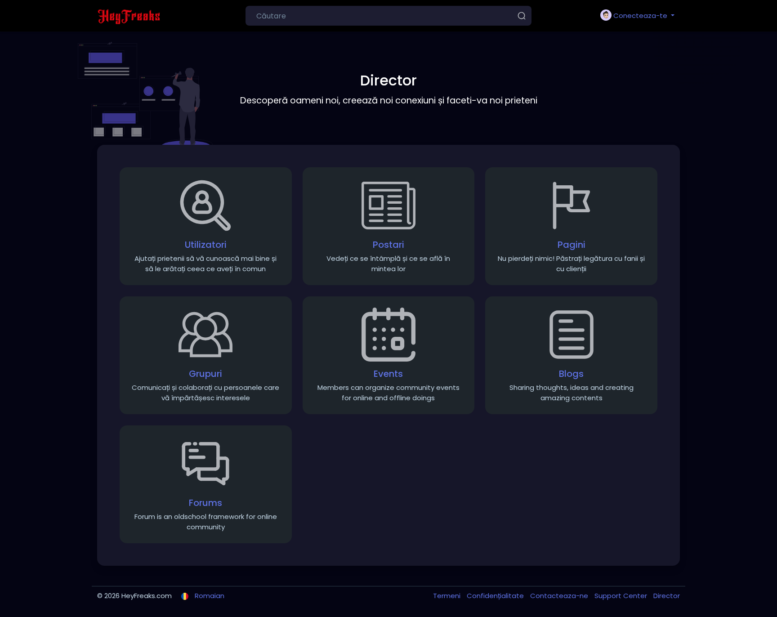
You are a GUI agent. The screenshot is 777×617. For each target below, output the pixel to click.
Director (666, 595)
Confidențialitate (496, 595)
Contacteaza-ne (560, 595)
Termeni (447, 595)
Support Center (621, 595)
